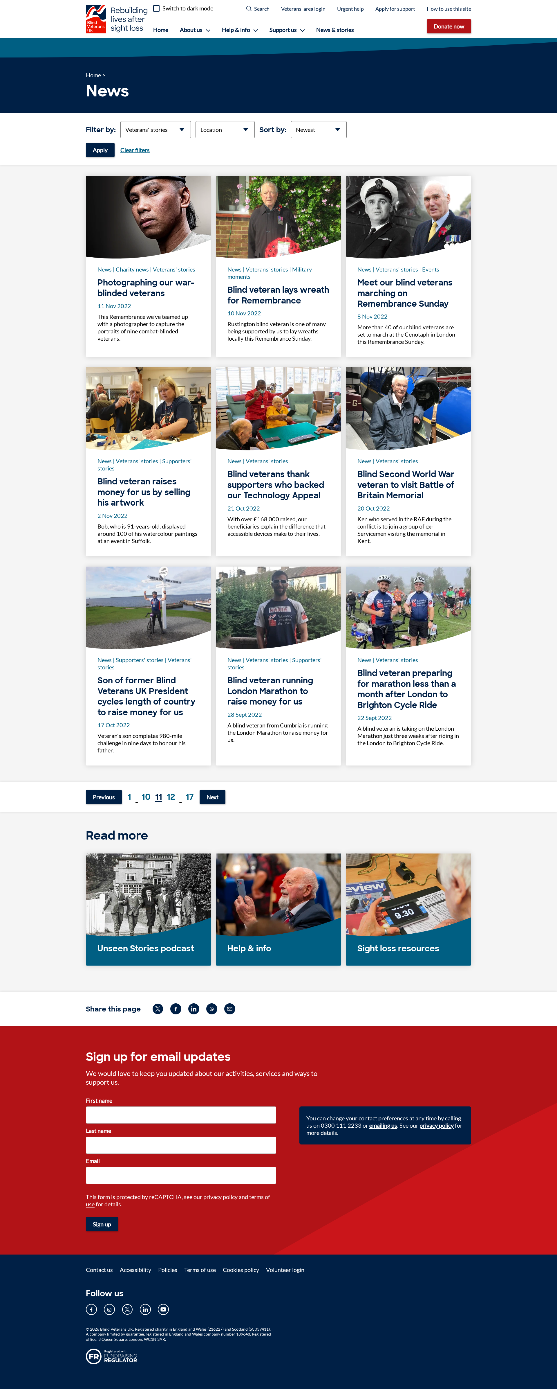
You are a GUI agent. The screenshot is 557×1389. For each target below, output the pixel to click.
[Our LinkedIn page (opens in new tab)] (145, 1309)
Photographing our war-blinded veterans (145, 288)
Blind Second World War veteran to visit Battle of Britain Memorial (406, 485)
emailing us (383, 1125)
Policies (167, 1269)
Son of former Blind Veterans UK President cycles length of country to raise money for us (146, 696)
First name (99, 1100)
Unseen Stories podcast (145, 949)
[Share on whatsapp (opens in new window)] (211, 1008)
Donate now (449, 26)
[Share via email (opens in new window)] (229, 1008)
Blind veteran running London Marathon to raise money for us (270, 691)
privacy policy (220, 1196)
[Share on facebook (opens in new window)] (175, 1008)
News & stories (335, 29)
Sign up (102, 1224)
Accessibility (135, 1269)
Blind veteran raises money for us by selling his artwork (143, 492)
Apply (100, 149)
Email (93, 1160)
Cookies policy (241, 1269)
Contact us (99, 1269)
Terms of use (200, 1269)
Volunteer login (285, 1269)
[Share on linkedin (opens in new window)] (193, 1008)
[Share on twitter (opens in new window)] (157, 1008)
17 (190, 797)
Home (160, 29)
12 (171, 797)
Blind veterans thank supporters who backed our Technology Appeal (275, 485)
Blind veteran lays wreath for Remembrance (278, 295)
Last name (98, 1130)
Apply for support (395, 9)
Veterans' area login (303, 9)
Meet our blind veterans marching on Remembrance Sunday (405, 293)
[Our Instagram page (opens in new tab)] (109, 1309)
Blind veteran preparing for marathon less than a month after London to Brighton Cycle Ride (406, 689)
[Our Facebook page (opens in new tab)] (91, 1309)
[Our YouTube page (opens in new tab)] (163, 1309)
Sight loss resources (398, 949)
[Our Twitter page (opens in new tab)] (127, 1309)
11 (158, 797)
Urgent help (350, 9)
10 (146, 797)
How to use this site (449, 9)
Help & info (249, 949)
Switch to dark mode (187, 8)
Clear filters (135, 149)
